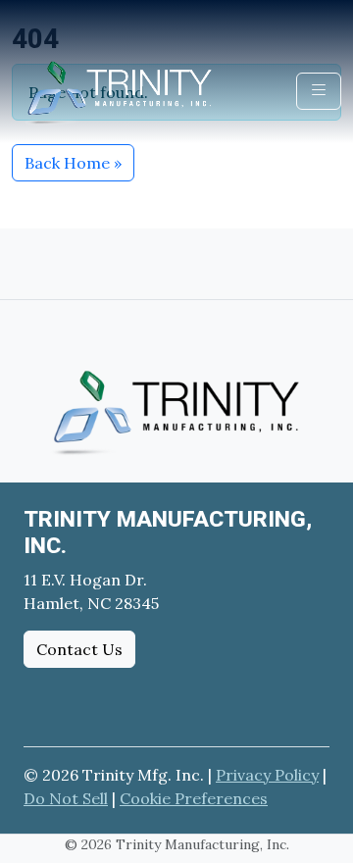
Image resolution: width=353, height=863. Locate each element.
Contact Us (79, 649)
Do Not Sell (66, 798)
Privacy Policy (267, 775)
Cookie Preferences (194, 798)
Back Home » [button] (73, 163)
